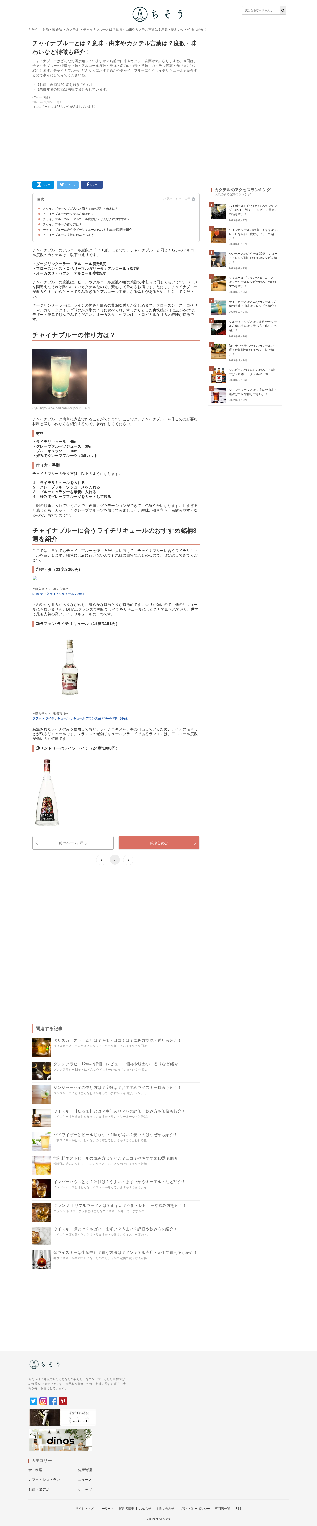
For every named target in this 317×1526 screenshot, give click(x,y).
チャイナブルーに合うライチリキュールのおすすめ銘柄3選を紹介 (87, 229)
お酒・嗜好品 (52, 29)
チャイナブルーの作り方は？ (62, 224)
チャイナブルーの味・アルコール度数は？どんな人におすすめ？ (86, 219)
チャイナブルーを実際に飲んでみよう (68, 235)
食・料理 (35, 1470)
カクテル (72, 29)
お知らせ (145, 1508)
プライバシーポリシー (195, 1508)
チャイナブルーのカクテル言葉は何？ (68, 214)
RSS (238, 1508)
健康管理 (85, 1470)
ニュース (85, 1480)
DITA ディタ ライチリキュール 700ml (58, 594)
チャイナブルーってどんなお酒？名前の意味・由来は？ (80, 208)
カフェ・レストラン (44, 1480)
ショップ (85, 1489)
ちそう (33, 29)
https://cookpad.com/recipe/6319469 (65, 408)
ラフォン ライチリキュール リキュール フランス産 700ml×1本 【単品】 (81, 718)
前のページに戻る (73, 843)
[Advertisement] (116, 144)
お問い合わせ (166, 1508)
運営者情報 (126, 1508)
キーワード (106, 1508)
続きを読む (159, 843)
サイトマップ (84, 1508)
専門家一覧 (222, 1508)
